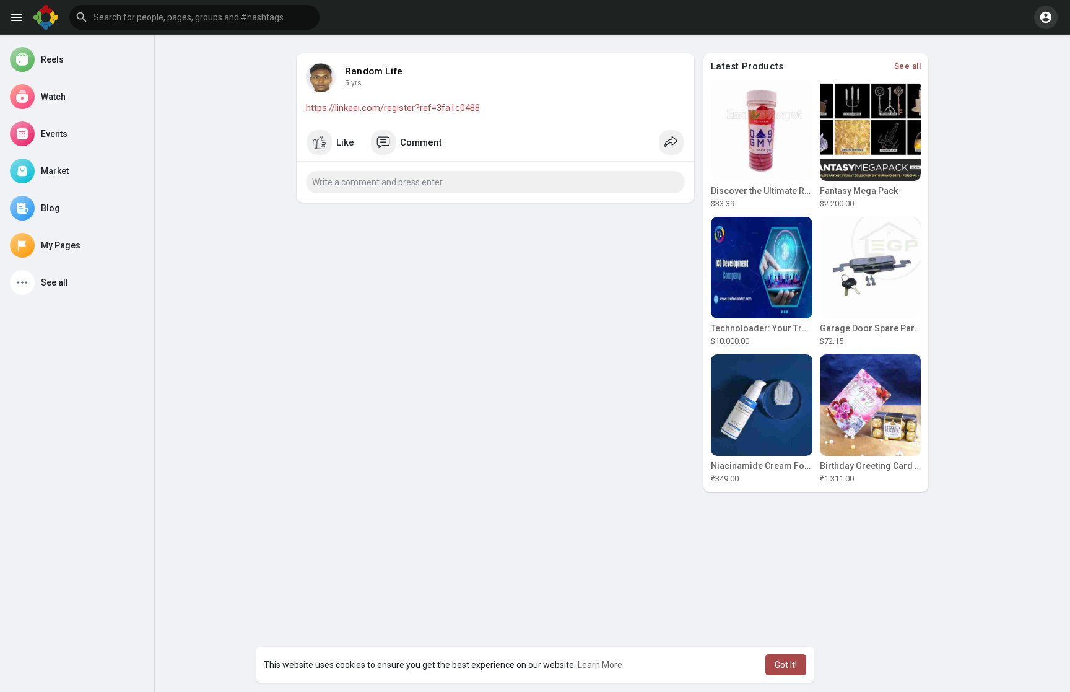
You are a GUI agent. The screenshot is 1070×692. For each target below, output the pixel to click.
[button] (194, 17)
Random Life (373, 71)
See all (907, 66)
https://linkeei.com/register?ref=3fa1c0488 (393, 107)
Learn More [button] (600, 665)
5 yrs (353, 83)
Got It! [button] (786, 665)
